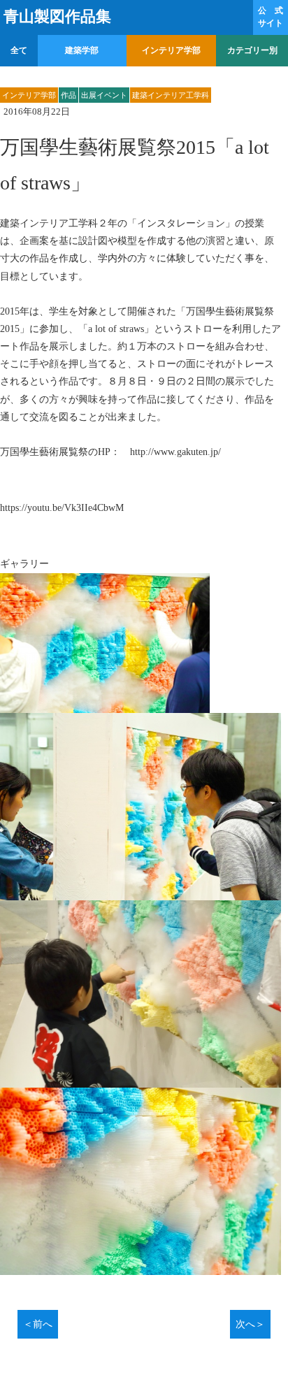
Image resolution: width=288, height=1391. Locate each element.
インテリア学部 (171, 50)
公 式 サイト (270, 17)
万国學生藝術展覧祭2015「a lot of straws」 (134, 164)
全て (18, 50)
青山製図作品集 (57, 16)
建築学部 (82, 50)
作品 (68, 95)
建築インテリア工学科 (170, 95)
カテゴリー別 (252, 50)
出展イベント (104, 95)
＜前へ (37, 1324)
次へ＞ (250, 1324)
